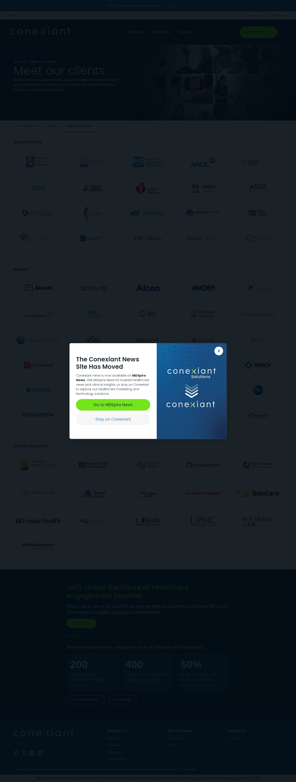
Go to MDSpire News (113, 404)
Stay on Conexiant (113, 419)
